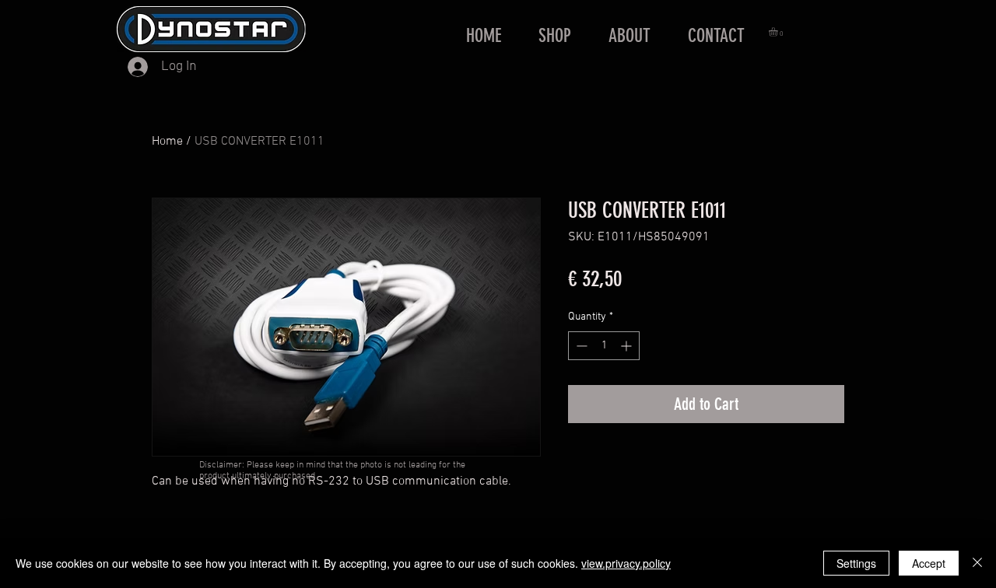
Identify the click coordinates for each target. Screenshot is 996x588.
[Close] (977, 563)
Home (167, 141)
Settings (856, 563)
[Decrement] (580, 345)
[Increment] (627, 345)
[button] (778, 32)
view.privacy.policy (626, 563)
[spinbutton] (604, 345)
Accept (928, 563)
